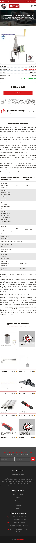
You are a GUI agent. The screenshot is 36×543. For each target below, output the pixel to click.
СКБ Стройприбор (30, 69)
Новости (18, 502)
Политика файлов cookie (7, 486)
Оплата (18, 497)
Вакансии (18, 508)
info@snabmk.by (6, 1)
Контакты (18, 505)
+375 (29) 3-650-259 (31, 1)
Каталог (9, 17)
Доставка (18, 500)
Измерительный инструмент (19, 17)
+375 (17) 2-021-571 (19, 519)
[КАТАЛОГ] (11, 6)
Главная (5, 17)
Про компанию (18, 494)
